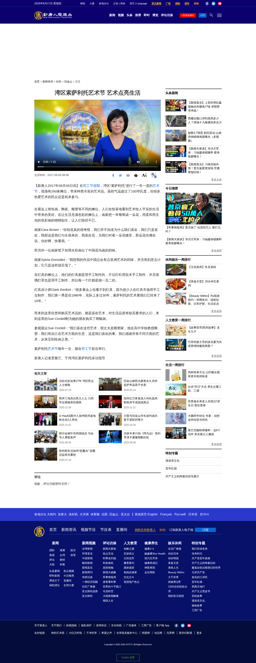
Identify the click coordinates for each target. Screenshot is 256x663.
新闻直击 (87, 567)
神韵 (82, 3)
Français (166, 514)
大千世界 (173, 577)
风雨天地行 (198, 586)
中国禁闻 (87, 558)
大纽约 (51, 514)
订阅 (205, 529)
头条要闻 (54, 570)
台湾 (62, 555)
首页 (37, 81)
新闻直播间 (188, 15)
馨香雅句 (129, 562)
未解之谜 (129, 548)
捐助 (177, 3)
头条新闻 (171, 93)
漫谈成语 (129, 567)
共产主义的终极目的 (203, 562)
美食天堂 (173, 562)
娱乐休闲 (175, 543)
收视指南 (71, 625)
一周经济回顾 (90, 581)
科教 (62, 564)
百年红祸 (171, 468)
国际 (52, 550)
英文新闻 (156, 3)
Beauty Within (176, 572)
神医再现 (149, 567)
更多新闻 (216, 311)
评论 (52, 559)
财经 (62, 559)
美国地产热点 (131, 581)
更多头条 (216, 179)
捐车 (187, 3)
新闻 (112, 15)
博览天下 (54, 580)
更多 (199, 632)
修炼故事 (197, 605)
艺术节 (53, 349)
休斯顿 (95, 514)
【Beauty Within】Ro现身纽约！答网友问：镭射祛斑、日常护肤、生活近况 (204, 299)
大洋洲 (84, 514)
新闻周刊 (87, 572)
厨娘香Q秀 (174, 581)
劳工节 (88, 186)
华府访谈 (87, 577)
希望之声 (106, 632)
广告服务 (131, 625)
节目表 (106, 530)
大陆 (52, 564)
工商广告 (197, 610)
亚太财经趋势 (90, 591)
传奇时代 (197, 553)
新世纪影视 (185, 632)
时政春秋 (108, 562)
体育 (73, 555)
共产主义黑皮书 (201, 591)
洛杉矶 (73, 514)
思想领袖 (108, 567)
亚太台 (125, 514)
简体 (122, 3)
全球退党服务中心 (126, 632)
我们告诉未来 (199, 548)
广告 (168, 3)
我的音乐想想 (176, 595)
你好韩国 (173, 558)
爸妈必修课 (130, 572)
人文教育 (130, 543)
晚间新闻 (87, 562)
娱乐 (73, 550)
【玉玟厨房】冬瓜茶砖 (202, 267)
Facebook (207, 3)
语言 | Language (138, 3)
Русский (180, 514)
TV (203, 15)
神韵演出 (54, 585)
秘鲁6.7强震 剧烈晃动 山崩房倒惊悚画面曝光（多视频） (204, 136)
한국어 (204, 514)
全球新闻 (87, 548)
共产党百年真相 (201, 558)
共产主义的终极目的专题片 (182, 476)
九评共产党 (198, 572)
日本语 (192, 514)
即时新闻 (54, 575)
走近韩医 (149, 572)
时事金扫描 (109, 558)
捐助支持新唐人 (145, 529)
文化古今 (129, 577)
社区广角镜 (88, 586)
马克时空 (108, 591)
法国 (104, 514)
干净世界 (91, 632)
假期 (96, 186)
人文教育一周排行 (178, 320)
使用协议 (101, 625)
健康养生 (151, 543)
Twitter (213, 3)
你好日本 (173, 553)
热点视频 (69, 570)
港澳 (62, 550)
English (152, 514)
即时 (147, 15)
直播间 (121, 530)
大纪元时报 (75, 632)
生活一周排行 (174, 365)
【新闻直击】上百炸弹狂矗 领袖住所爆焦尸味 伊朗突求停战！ (205, 106)
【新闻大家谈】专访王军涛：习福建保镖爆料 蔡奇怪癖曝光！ (204, 152)
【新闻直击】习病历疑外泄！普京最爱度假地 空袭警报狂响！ (204, 168)
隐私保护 (86, 625)
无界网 (170, 632)
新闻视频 (89, 543)
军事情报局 (109, 577)
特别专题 (171, 453)
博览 (155, 15)
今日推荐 (171, 188)
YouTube (220, 3)
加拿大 (62, 514)
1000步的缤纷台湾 (177, 589)
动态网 (158, 632)
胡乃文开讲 (151, 558)
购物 (196, 3)
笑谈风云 (129, 553)
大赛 (92, 3)
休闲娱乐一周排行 (178, 259)
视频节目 (88, 530)
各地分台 (104, 3)
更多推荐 (216, 250)
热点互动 (108, 553)
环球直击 (87, 553)
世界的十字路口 (112, 586)
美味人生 (173, 567)
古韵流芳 (129, 558)
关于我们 (56, 625)
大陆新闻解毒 (111, 595)
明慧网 (146, 632)
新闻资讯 (48, 81)
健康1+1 (149, 548)
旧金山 (68, 81)
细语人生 (108, 600)
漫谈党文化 (172, 460)
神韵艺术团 (57, 632)
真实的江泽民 (199, 577)
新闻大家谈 (109, 548)
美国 (52, 555)
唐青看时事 (109, 581)
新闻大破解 (109, 572)
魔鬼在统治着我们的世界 (206, 567)
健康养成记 (151, 562)
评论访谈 (167, 15)
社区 (58, 81)
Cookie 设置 (128, 657)
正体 (115, 3)
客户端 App (162, 625)
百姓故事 (197, 595)
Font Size (144, 174)
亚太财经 (87, 595)
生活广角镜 (174, 548)
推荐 (138, 15)
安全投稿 (116, 625)
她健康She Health (154, 553)
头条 (129, 15)
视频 (121, 15)
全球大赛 (69, 585)
